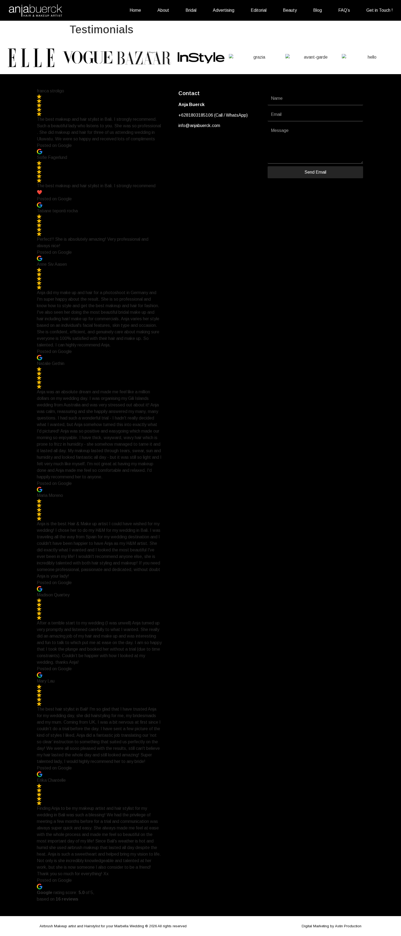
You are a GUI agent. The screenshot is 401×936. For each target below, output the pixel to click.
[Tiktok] (201, 142)
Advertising (223, 10)
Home (135, 10)
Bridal (190, 10)
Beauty (290, 10)
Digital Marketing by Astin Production (331, 926)
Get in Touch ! (379, 10)
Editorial (259, 10)
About (163, 10)
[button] (8, 57)
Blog (317, 10)
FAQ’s (344, 10)
